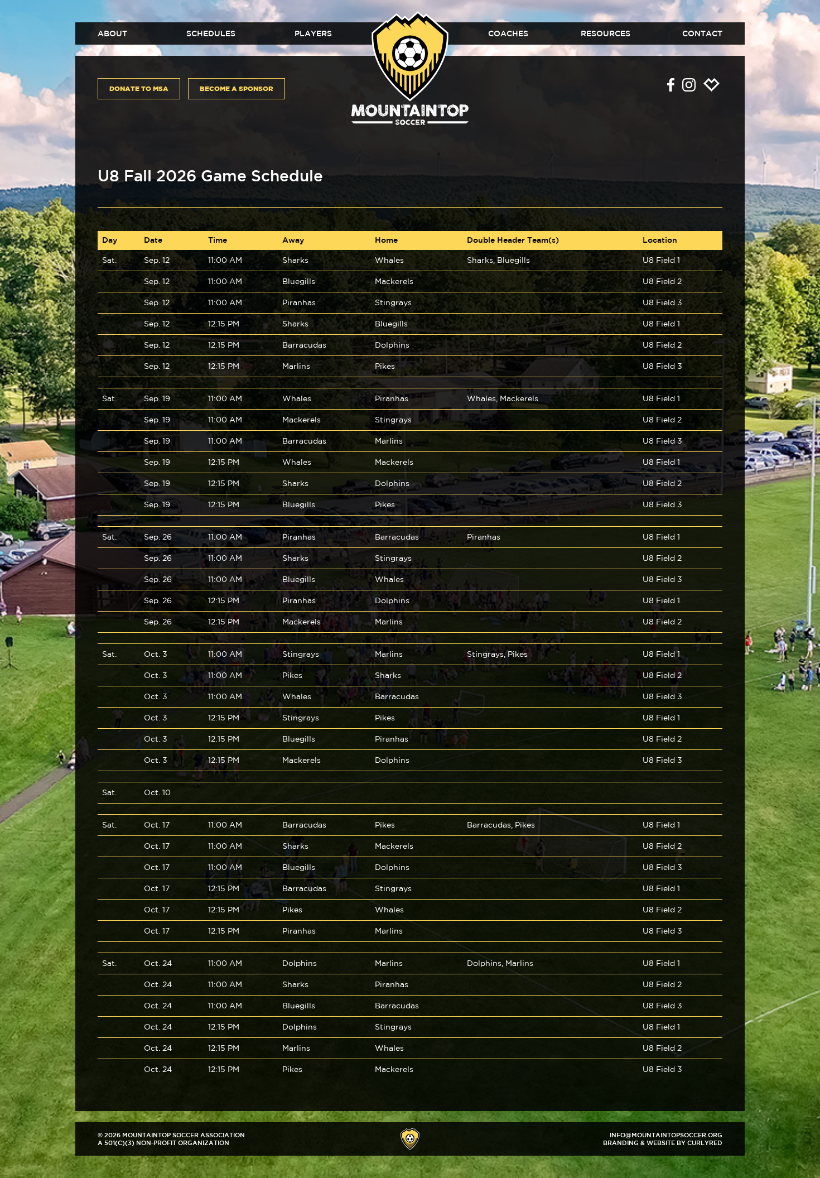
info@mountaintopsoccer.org (666, 1134)
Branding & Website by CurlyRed (662, 1142)
